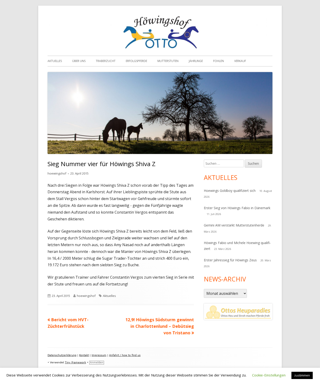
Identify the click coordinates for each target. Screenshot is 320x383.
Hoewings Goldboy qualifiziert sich (230, 190)
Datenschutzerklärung (62, 355)
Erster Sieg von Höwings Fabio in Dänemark (237, 208)
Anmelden (96, 362)
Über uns (79, 61)
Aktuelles (55, 61)
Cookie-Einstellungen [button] (269, 375)
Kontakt (84, 355)
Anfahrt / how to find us (125, 355)
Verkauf (240, 61)
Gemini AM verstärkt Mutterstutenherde (234, 225)
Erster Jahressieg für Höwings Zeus (230, 260)
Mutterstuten (168, 61)
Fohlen (218, 61)
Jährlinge (196, 61)
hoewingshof (57, 173)
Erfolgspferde (136, 61)
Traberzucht (105, 61)
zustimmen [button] (302, 375)
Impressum (99, 355)
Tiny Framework (75, 362)
